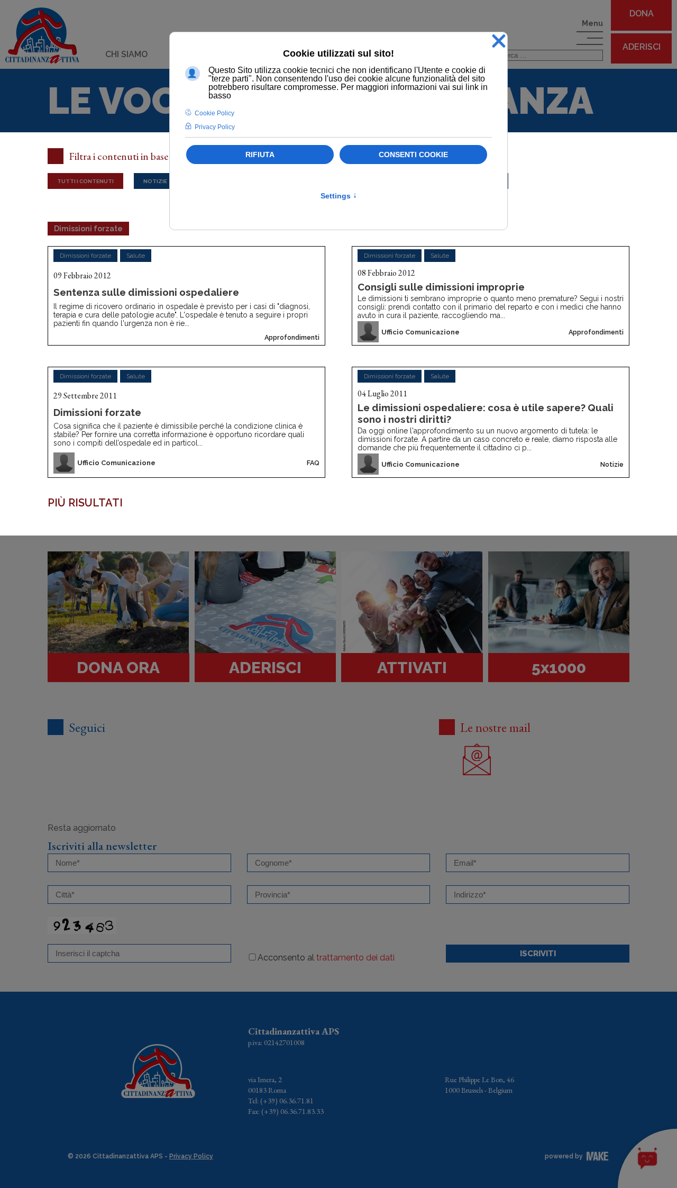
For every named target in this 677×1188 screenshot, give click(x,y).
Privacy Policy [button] (215, 127)
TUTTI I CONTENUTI (85, 181)
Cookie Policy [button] (214, 113)
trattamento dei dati (355, 958)
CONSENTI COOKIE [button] (413, 154)
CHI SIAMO (126, 54)
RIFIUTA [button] (260, 154)
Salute (135, 255)
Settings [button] (339, 196)
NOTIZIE (155, 181)
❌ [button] (498, 41)
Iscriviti (538, 953)
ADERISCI (642, 47)
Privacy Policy (191, 1156)
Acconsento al (326, 958)
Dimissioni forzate (85, 255)
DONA (641, 13)
